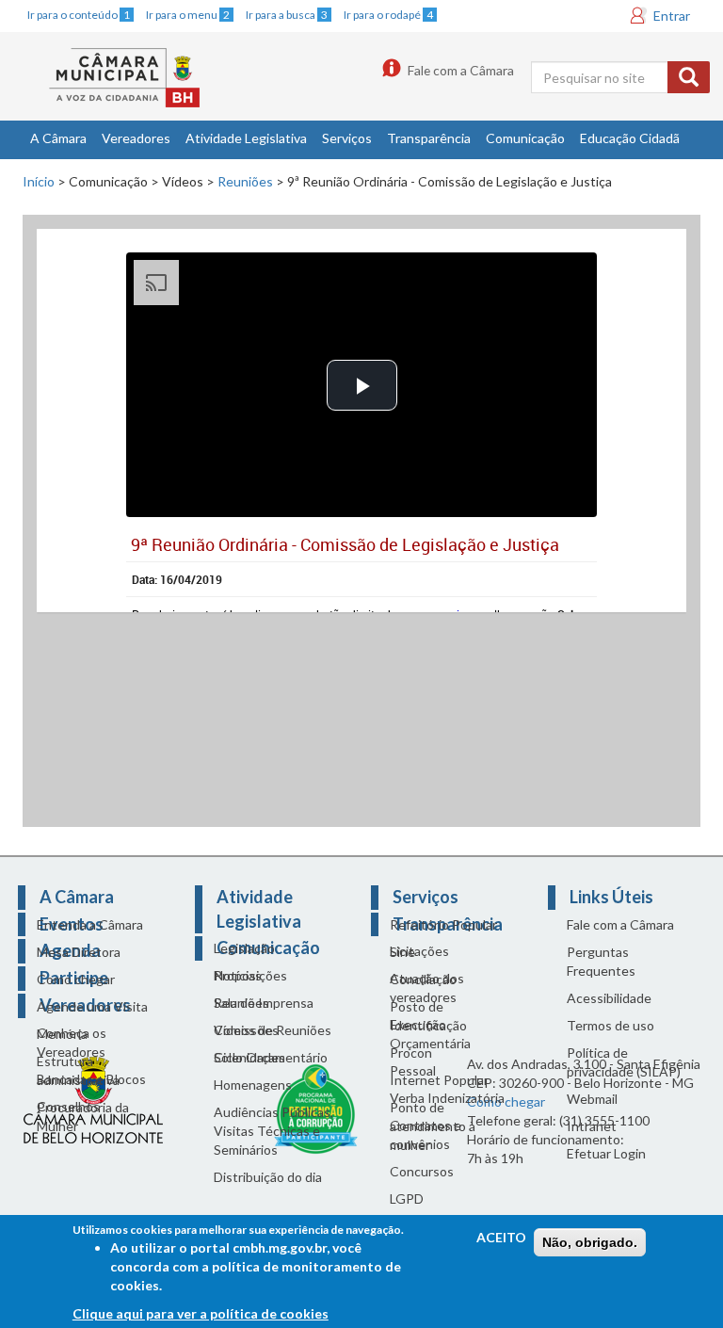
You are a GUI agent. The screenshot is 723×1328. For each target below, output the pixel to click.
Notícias (238, 975)
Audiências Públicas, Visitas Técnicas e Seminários (273, 1131)
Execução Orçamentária (430, 1033)
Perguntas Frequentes (601, 961)
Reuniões (245, 181)
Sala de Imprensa (263, 1003)
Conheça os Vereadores (71, 1042)
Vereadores (136, 138)
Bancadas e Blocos (91, 1079)
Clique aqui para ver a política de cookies (200, 1313)
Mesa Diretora (78, 952)
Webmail (592, 1099)
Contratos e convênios (425, 1134)
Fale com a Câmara (461, 70)
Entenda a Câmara (90, 924)
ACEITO (501, 1237)
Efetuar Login (606, 1153)
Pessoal (413, 1070)
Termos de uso (610, 1025)
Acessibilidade (609, 998)
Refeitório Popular (443, 924)
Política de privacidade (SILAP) (624, 1062)
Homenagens (253, 1085)
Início (39, 181)
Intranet (592, 1126)
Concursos (422, 1171)
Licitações (419, 951)
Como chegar (76, 979)
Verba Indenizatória (447, 1098)
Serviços (347, 138)
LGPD (407, 1198)
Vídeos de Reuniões (272, 1030)
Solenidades (249, 1057)
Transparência (429, 138)
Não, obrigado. (589, 1242)
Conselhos (68, 1106)
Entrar (671, 16)
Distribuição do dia (268, 1177)
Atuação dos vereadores (427, 987)
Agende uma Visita (92, 1006)
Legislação (244, 948)
